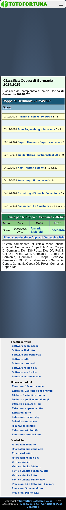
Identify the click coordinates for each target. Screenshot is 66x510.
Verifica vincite (21, 462)
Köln (20, 167)
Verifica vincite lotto (24, 475)
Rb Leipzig (24, 193)
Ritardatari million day (25, 457)
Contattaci (33, 506)
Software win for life (24, 372)
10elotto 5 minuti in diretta (28, 395)
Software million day (24, 367)
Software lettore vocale (26, 376)
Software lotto (21, 359)
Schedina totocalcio (24, 421)
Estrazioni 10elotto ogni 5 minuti (32, 390)
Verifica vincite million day (28, 479)
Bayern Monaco (27, 142)
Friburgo (46, 116)
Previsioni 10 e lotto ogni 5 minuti (33, 483)
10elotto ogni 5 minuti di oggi (30, 399)
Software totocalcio (24, 363)
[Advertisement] (33, 41)
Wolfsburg (24, 180)
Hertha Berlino (35, 167)
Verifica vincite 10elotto (26, 466)
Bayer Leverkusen (51, 142)
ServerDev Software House (35, 500)
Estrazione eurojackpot (26, 434)
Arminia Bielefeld (28, 116)
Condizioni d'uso (52, 503)
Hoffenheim (40, 180)
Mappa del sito (29, 503)
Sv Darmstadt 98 (47, 154)
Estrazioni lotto (21, 412)
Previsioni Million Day (25, 492)
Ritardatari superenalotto (27, 448)
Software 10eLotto (23, 350)
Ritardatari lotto (22, 453)
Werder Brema (26, 154)
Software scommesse (25, 345)
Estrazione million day (26, 417)
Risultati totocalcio (24, 425)
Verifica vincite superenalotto (30, 470)
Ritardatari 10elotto (24, 444)
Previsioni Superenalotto (27, 488)
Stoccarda (48, 129)
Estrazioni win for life (25, 430)
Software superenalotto (26, 354)
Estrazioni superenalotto (27, 408)
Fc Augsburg (41, 205)
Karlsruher (24, 205)
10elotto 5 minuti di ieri (26, 403)
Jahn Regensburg (29, 129)
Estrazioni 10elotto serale (28, 386)
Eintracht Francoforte (46, 193)
